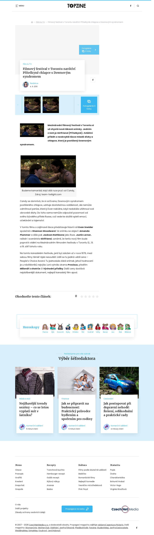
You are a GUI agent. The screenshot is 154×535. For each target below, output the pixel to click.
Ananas (50, 485)
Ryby (68, 332)
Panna (45, 332)
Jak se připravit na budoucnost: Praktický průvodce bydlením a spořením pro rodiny (76, 411)
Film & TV (40, 22)
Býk (52, 332)
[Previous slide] (20, 105)
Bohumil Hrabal (117, 481)
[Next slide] (76, 105)
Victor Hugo (115, 485)
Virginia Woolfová (118, 489)
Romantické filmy (86, 477)
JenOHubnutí (54, 530)
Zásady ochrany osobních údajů (30, 512)
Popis (112, 470)
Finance (65, 398)
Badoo (50, 489)
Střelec (75, 332)
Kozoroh (60, 332)
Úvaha (113, 473)
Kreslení (19, 481)
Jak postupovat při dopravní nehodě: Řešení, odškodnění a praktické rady (118, 409)
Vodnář (90, 332)
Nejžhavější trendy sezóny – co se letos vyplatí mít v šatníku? (34, 409)
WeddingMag (21, 530)
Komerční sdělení (34, 425)
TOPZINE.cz (32, 22)
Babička (82, 473)
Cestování (108, 398)
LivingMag (33, 530)
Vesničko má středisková (90, 485)
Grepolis (19, 489)
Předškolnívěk (81, 527)
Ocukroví (42, 530)
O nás (18, 504)
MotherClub (43, 527)
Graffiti (18, 477)
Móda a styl (24, 398)
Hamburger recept (56, 473)
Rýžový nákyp (53, 481)
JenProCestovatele (118, 527)
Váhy (98, 332)
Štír (83, 332)
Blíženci (128, 332)
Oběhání (54, 527)
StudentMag (103, 527)
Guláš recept (53, 477)
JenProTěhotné (66, 527)
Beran (105, 332)
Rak (120, 332)
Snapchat (19, 485)
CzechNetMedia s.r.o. (39, 524)
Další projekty (21, 508)
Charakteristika (117, 477)
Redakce (34, 83)
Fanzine (92, 527)
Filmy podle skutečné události (92, 470)
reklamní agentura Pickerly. (111, 524)
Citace (18, 470)
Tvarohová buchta (55, 470)
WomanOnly (31, 527)
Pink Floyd (83, 489)
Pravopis (19, 473)
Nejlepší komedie (86, 481)
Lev (113, 332)
